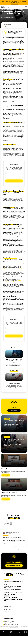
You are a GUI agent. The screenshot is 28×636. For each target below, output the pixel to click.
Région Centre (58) (8, 623)
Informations (10, 26)
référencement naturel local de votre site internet (13, 268)
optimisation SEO (18, 147)
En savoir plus (14, 3)
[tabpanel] (7, 523)
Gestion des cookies (14, 627)
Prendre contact (7, 612)
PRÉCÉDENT (15, 370)
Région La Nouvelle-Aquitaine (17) (11, 624)
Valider (14, 181)
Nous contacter (14, 410)
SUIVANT (13, 347)
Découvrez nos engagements (14, 565)
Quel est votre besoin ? (8, 611)
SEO (13, 26)
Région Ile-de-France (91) (9, 621)
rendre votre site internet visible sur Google (13, 281)
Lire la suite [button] (5, 543)
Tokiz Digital (7, 606)
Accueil (2, 15)
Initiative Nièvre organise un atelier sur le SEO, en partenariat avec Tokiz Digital (14, 583)
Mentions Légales (24, 626)
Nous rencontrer (7, 609)
